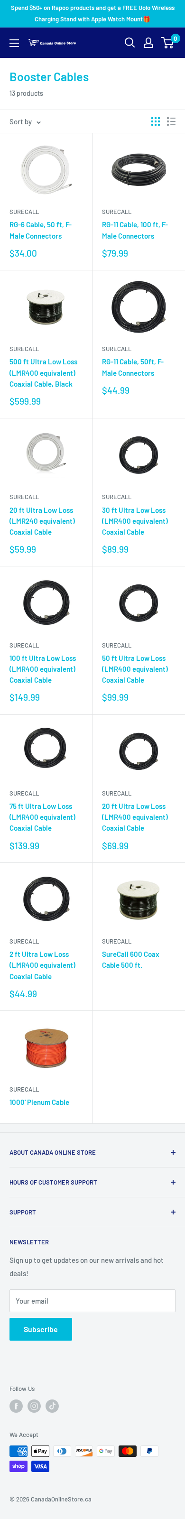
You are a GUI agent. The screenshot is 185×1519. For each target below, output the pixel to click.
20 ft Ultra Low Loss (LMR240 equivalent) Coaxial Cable (42, 521)
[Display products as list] (171, 121)
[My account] (148, 42)
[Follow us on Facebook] (16, 1406)
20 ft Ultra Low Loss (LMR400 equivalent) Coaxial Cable (135, 817)
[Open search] (130, 42)
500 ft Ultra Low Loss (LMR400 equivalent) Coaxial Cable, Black (43, 372)
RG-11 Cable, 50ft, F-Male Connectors (133, 367)
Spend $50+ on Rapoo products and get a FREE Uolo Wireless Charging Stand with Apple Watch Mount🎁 (93, 13)
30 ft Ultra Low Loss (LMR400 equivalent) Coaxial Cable (135, 521)
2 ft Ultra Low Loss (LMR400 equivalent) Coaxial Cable (42, 965)
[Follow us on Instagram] (34, 1406)
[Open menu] (14, 43)
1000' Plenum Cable (39, 1102)
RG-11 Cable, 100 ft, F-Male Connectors (135, 230)
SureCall (24, 211)
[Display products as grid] (155, 121)
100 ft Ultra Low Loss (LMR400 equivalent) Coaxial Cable (42, 669)
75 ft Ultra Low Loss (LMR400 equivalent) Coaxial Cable (42, 817)
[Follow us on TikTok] (52, 1406)
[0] (168, 42)
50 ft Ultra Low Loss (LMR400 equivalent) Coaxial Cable (135, 669)
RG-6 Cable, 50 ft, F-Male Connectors (40, 230)
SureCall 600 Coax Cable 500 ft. (130, 959)
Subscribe (41, 1329)
